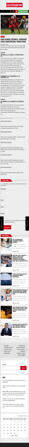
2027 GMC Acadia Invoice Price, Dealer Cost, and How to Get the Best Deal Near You (13, 406)
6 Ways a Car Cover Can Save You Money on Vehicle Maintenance (20, 275)
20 (4, 430)
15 (11, 427)
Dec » (16, 435)
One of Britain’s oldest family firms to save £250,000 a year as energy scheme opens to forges (20, 309)
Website (3, 213)
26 (24, 430)
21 (7, 430)
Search (4, 364)
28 (7, 433)
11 (21, 424)
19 (24, 427)
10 (18, 424)
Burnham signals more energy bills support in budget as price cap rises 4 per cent (20, 326)
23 (14, 430)
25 (21, 430)
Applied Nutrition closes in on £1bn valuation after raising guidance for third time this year (20, 292)
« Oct (12, 435)
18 (21, 427)
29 (11, 433)
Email (2, 207)
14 (7, 427)
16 (14, 427)
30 (14, 433)
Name (3, 200)
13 (4, 427)
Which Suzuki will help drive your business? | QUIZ (14, 386)
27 (4, 433)
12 (24, 424)
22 (11, 430)
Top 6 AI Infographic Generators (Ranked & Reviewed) (18, 241)
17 (18, 427)
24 (18, 430)
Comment (3, 189)
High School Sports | (6, 121)
